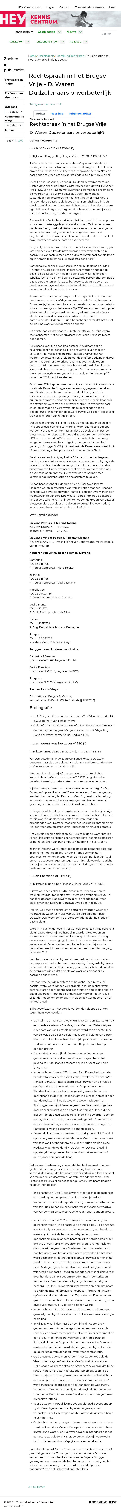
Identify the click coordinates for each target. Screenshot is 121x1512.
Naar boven (37, 1486)
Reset (19, 140)
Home (32, 55)
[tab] (40, 113)
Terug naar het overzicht (45, 104)
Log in (50, 7)
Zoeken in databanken (89, 7)
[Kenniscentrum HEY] (60, 18)
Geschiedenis (45, 55)
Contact (64, 7)
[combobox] (109, 34)
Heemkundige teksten (69, 55)
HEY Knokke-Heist (29, 7)
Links (112, 7)
